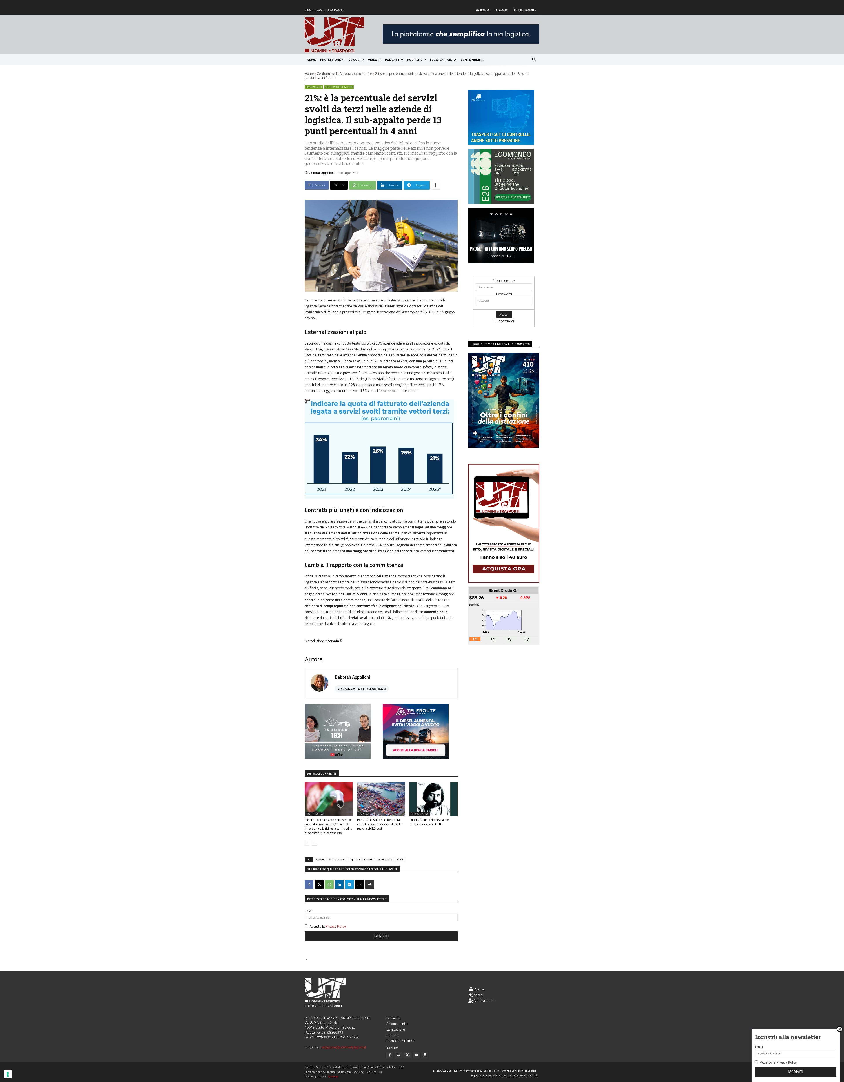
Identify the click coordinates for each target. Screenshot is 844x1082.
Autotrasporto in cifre (356, 73)
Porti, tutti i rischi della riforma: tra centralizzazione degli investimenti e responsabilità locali (380, 824)
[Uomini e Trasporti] (344, 34)
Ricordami (506, 320)
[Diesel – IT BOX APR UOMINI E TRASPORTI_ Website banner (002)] (416, 757)
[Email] (359, 884)
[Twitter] (407, 1055)
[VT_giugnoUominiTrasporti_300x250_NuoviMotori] (501, 261)
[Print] (369, 884)
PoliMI (400, 859)
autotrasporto (337, 859)
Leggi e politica (315, 813)
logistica (355, 859)
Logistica (363, 813)
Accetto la (328, 926)
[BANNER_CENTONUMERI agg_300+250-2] (501, 143)
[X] (319, 884)
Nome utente (504, 280)
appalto (320, 859)
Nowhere (333, 1076)
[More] (435, 185)
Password (504, 293)
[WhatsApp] (329, 884)
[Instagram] (425, 1055)
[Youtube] (416, 1055)
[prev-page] (307, 843)
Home (309, 73)
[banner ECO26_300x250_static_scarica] (501, 202)
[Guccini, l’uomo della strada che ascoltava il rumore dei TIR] (433, 799)
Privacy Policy (336, 926)
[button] (534, 59)
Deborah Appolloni (322, 172)
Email (308, 910)
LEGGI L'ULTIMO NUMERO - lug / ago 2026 (500, 344)
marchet (368, 859)
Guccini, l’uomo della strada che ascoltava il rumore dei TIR (429, 821)
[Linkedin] (339, 884)
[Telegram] (349, 884)
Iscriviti (381, 936)
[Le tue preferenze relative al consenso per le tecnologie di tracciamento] (8, 1074)
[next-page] (314, 843)
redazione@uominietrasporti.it (344, 1047)
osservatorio (385, 859)
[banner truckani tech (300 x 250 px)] (338, 757)
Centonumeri (327, 73)
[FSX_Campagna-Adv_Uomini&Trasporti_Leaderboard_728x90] (461, 42)
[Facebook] (309, 884)
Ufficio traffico (420, 813)
